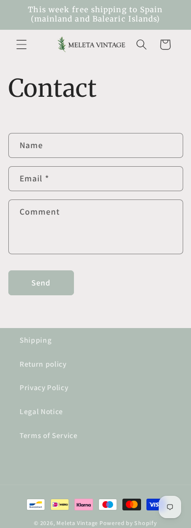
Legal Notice (41, 411)
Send (40, 282)
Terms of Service (49, 435)
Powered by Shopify (128, 523)
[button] (21, 44)
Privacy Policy (44, 387)
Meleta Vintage (77, 523)
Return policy (43, 364)
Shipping (35, 340)
